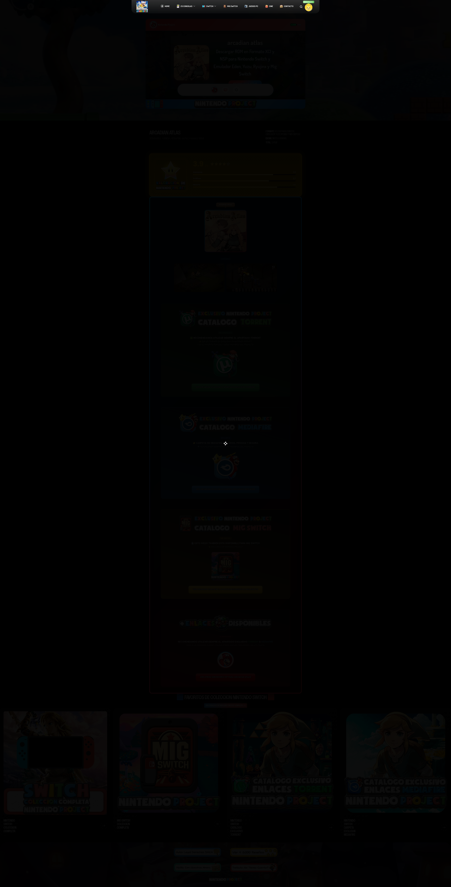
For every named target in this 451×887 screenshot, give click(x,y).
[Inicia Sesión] (308, 7)
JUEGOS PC (253, 6)
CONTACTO (288, 6)
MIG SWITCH (232, 6)
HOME (167, 6)
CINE (271, 6)
